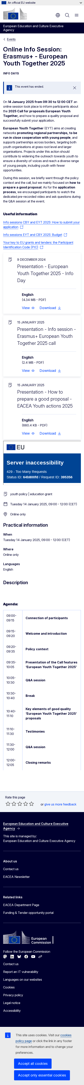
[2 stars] (11, 803)
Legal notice (11, 1003)
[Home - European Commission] (15, 13)
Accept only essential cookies (42, 1075)
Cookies (9, 987)
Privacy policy (13, 995)
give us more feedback (60, 804)
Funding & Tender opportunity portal (28, 913)
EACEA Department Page (21, 905)
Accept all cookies (33, 1063)
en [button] (58, 15)
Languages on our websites (22, 979)
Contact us (11, 869)
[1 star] (8, 803)
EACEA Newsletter (16, 877)
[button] (28, 308)
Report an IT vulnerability (20, 972)
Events (11, 39)
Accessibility (12, 1011)
